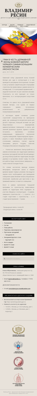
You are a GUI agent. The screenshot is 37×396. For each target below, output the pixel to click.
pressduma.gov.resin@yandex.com (19, 288)
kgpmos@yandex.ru (14, 279)
